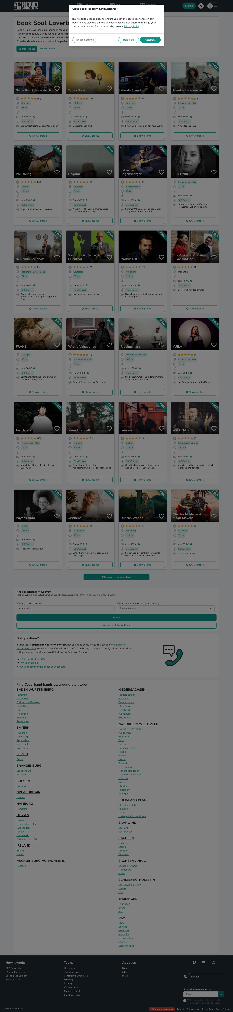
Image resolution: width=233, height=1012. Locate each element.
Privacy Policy (131, 26)
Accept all (150, 40)
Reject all (128, 40)
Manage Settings (84, 40)
